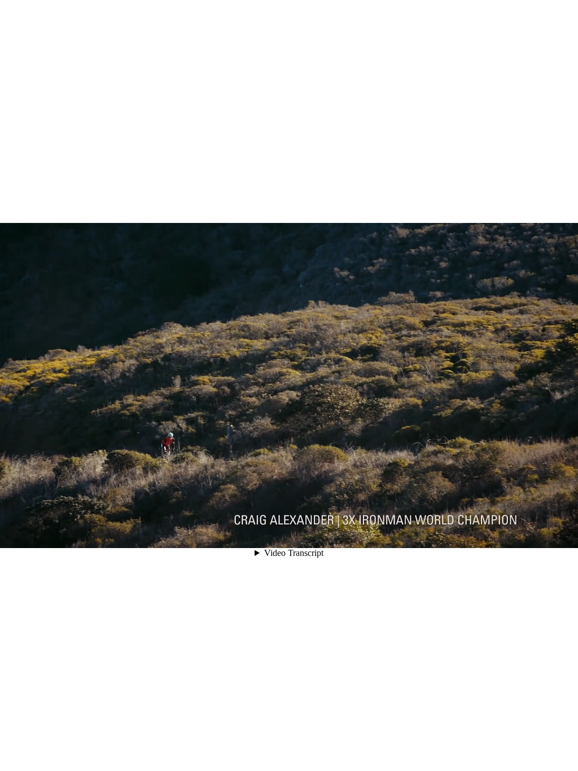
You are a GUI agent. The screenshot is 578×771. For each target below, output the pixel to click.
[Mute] (499, 534)
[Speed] (530, 534)
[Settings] (515, 534)
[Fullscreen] (562, 534)
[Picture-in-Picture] (546, 534)
